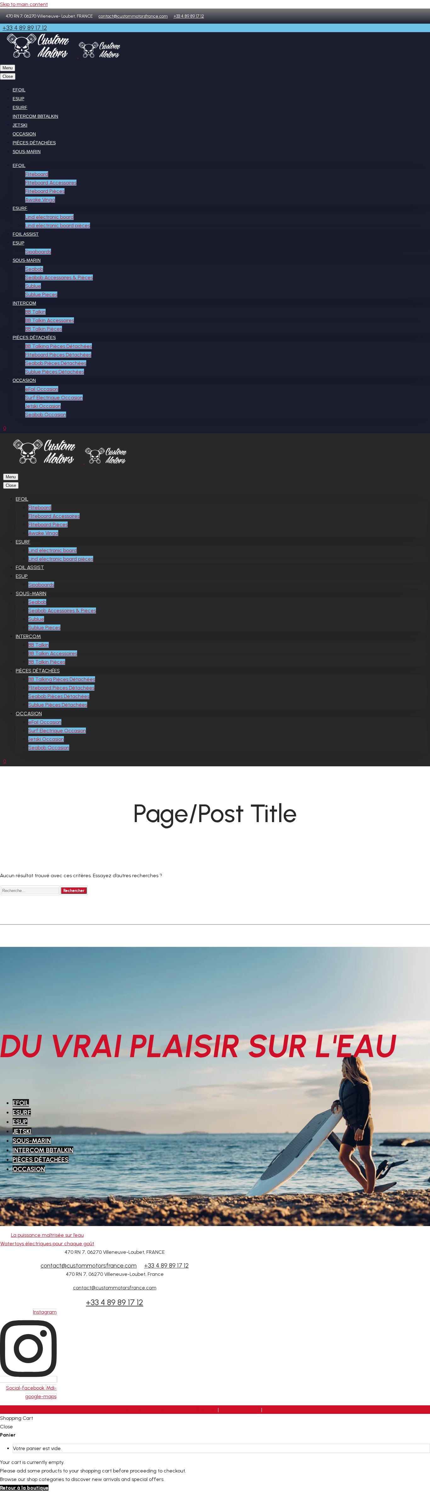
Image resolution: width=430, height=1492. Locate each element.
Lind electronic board (49, 217)
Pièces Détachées (34, 142)
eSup (18, 98)
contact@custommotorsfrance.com (133, 16)
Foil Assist (26, 234)
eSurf (20, 107)
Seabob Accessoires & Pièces (59, 277)
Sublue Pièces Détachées (54, 372)
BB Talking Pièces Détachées (58, 346)
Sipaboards (38, 252)
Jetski (20, 125)
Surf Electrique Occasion (54, 397)
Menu (8, 68)
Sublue (33, 286)
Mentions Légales (240, 1410)
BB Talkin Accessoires (49, 320)
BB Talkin (35, 312)
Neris (211, 1410)
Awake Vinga (40, 200)
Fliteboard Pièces (45, 191)
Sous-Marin (27, 151)
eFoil (19, 89)
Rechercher (73, 890)
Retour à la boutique (24, 1488)
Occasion (24, 133)
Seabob (34, 269)
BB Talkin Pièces (43, 329)
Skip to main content (24, 4)
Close (8, 76)
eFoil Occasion (41, 389)
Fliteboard (36, 174)
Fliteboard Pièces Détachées (58, 355)
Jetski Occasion (43, 406)
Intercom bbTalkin (35, 116)
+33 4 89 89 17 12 (188, 16)
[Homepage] (66, 56)
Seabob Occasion (45, 415)
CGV (268, 1410)
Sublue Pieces (41, 294)
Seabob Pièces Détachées (55, 363)
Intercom (24, 303)
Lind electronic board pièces (57, 225)
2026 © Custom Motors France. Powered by (154, 1410)
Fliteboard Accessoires (50, 183)
